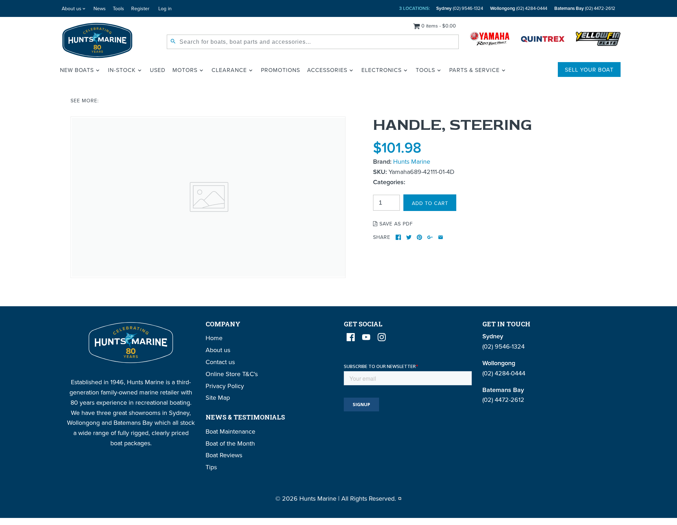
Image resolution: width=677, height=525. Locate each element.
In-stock (122, 70)
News (99, 8)
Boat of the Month (230, 443)
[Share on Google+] (430, 237)
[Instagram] (382, 337)
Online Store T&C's (232, 373)
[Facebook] (351, 337)
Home (214, 337)
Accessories (327, 70)
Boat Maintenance (230, 431)
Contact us (220, 361)
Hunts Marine (411, 161)
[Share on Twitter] (408, 237)
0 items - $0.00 (438, 25)
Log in (165, 8)
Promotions (280, 70)
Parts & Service (474, 70)
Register (140, 8)
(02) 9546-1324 (459, 8)
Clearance (229, 70)
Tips (211, 467)
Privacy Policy (225, 385)
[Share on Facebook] (398, 237)
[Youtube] (366, 337)
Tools (118, 8)
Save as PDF (395, 224)
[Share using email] (440, 237)
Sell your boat (589, 69)
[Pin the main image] (419, 237)
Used (157, 70)
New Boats (77, 70)
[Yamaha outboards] (490, 40)
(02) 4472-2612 (584, 8)
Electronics (381, 70)
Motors (184, 70)
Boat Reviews (224, 455)
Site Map (218, 397)
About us (71, 8)
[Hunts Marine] (97, 40)
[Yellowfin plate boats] (598, 40)
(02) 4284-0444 (518, 8)
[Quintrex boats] (543, 40)
